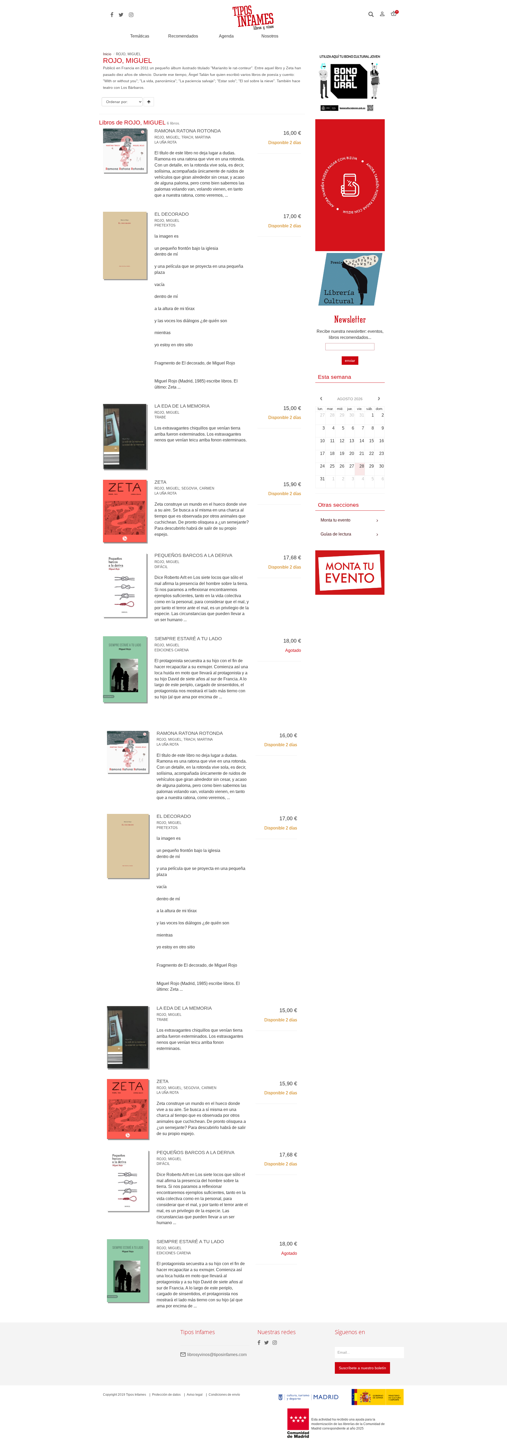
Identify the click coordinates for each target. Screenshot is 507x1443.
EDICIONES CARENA (171, 650)
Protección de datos (166, 1394)
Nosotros (269, 36)
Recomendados (183, 36)
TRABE (160, 417)
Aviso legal (195, 1394)
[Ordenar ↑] (149, 101)
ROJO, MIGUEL (166, 137)
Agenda (226, 36)
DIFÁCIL (161, 567)
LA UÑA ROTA (165, 142)
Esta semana (334, 377)
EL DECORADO (171, 214)
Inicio (107, 54)
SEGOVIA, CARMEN (197, 488)
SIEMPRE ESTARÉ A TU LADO (188, 638)
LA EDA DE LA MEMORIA (182, 406)
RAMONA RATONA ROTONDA (187, 130)
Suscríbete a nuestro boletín (362, 1368)
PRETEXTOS (165, 225)
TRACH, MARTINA (196, 137)
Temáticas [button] (139, 36)
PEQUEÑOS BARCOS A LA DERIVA (193, 555)
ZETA (160, 482)
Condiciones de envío (224, 1394)
